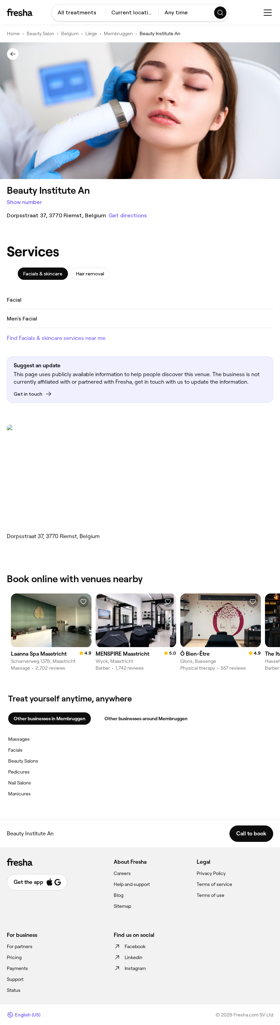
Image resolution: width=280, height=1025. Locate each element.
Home (13, 33)
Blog (118, 895)
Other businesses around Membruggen (145, 718)
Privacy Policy (211, 873)
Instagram (135, 968)
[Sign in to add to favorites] (83, 601)
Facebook (135, 946)
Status (13, 990)
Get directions (128, 215)
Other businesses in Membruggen (49, 718)
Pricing (14, 957)
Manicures (19, 793)
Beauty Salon (40, 33)
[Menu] (267, 12)
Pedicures (19, 772)
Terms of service (214, 884)
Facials (15, 750)
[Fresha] (19, 12)
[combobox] (78, 13)
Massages (19, 739)
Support (15, 979)
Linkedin (133, 957)
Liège (91, 33)
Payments (17, 968)
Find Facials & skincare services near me (56, 338)
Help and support (132, 884)
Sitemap (122, 906)
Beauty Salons (23, 761)
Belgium (70, 33)
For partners (19, 946)
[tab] (43, 274)
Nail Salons (19, 782)
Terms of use (210, 895)
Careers (122, 873)
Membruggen (118, 33)
